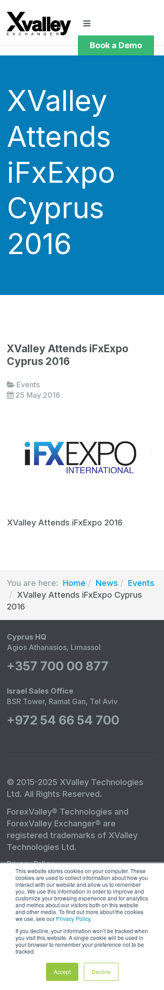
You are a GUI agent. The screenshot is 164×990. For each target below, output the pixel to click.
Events (141, 583)
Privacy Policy (73, 918)
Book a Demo (116, 45)
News (107, 583)
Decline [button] (101, 971)
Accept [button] (62, 971)
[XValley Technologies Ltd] (39, 23)
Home (74, 583)
